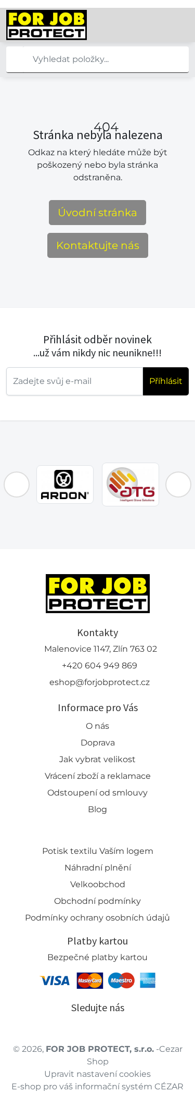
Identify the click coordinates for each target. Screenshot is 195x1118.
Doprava (98, 743)
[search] (14, 59)
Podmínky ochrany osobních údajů (97, 918)
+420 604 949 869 (99, 665)
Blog (97, 809)
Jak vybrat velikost (97, 759)
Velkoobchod (97, 884)
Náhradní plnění (97, 868)
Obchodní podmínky (97, 901)
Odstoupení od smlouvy (97, 793)
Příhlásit (166, 381)
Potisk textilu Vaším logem (97, 851)
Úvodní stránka (97, 212)
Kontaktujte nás (97, 245)
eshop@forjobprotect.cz (99, 682)
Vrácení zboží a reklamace (98, 776)
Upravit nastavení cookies (97, 1074)
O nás (97, 726)
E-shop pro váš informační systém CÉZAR (97, 1086)
